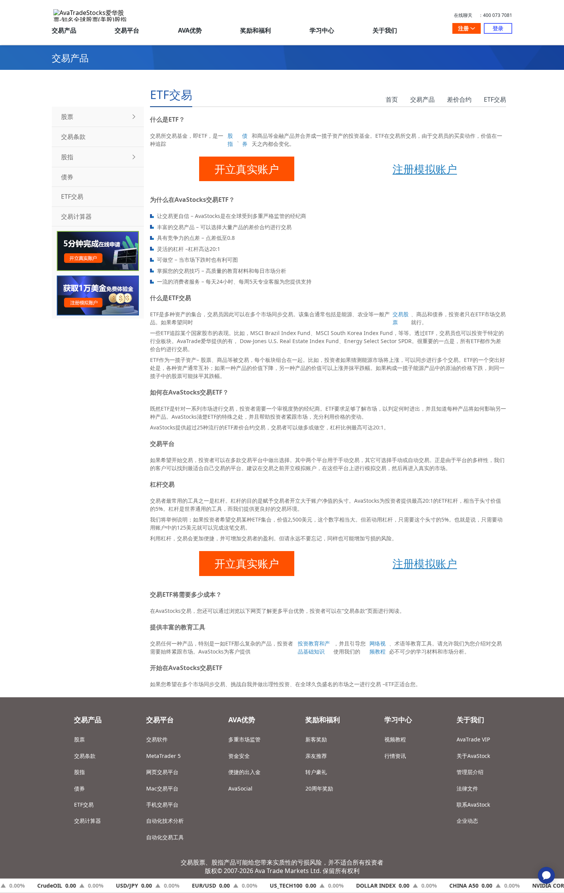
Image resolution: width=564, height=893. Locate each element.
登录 (498, 28)
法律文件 (467, 788)
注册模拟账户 (424, 169)
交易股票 (400, 318)
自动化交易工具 (165, 837)
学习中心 (322, 30)
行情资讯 (395, 755)
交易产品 (64, 30)
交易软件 (157, 739)
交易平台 (127, 30)
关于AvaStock (473, 755)
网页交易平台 (162, 772)
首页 (392, 99)
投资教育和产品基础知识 (314, 647)
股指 (230, 139)
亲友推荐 (316, 755)
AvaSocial (240, 788)
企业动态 (467, 820)
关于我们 (385, 30)
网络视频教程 (377, 647)
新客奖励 (316, 739)
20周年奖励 (319, 788)
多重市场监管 (244, 739)
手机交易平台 (162, 804)
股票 (79, 739)
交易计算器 (87, 820)
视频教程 (395, 739)
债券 (244, 139)
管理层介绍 (470, 772)
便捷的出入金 (244, 772)
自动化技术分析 (165, 820)
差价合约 (459, 99)
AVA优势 (190, 30)
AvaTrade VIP (473, 739)
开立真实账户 (246, 169)
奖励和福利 (255, 30)
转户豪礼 (316, 772)
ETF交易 (495, 99)
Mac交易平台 (162, 788)
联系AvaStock (473, 804)
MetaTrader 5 (163, 755)
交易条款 (85, 755)
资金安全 (239, 755)
